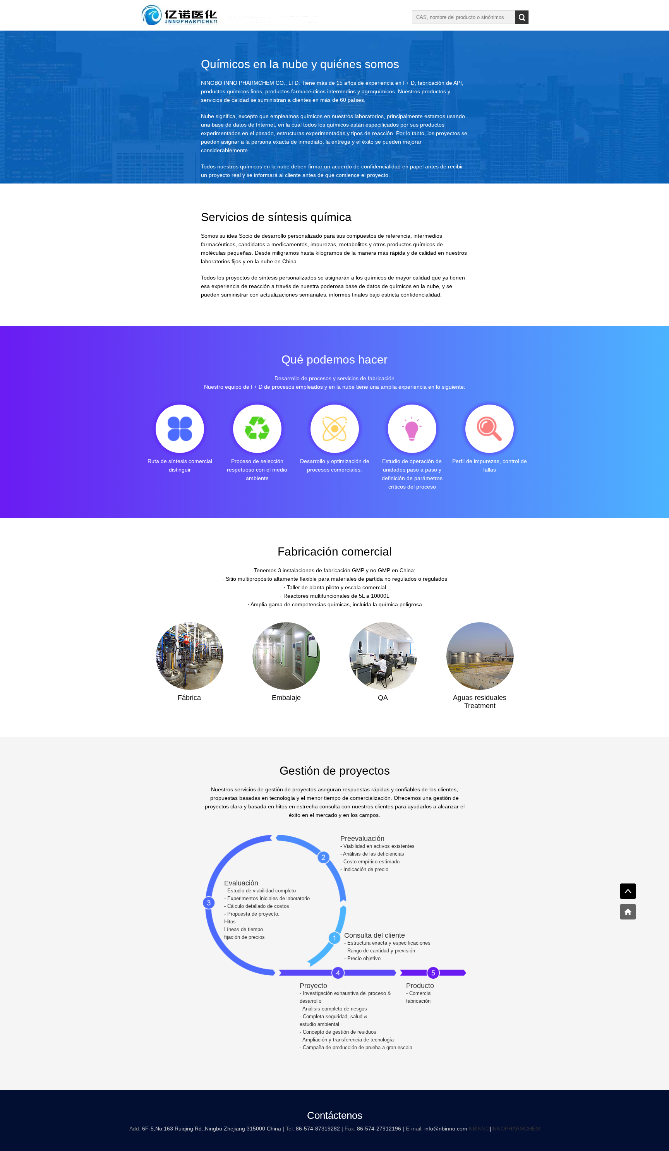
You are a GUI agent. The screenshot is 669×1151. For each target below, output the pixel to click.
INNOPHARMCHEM (515, 1128)
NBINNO (479, 1128)
